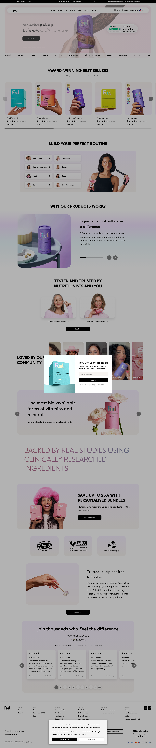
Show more (91, 739)
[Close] (110, 357)
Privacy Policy (80, 734)
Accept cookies (64, 739)
